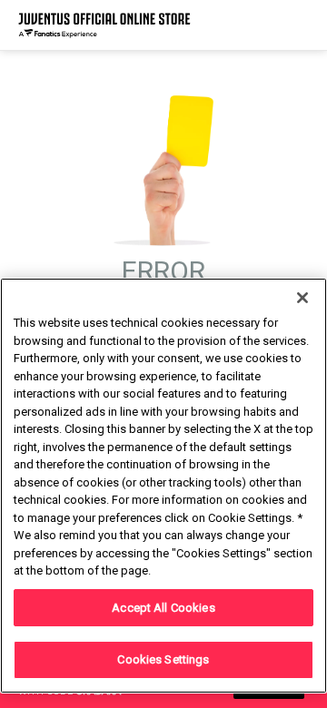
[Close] (302, 298)
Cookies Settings (163, 659)
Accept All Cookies (163, 608)
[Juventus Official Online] (104, 25)
